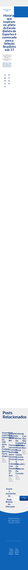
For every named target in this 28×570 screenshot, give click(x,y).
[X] (9, 75)
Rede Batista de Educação (7, 66)
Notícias (7, 65)
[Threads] (9, 80)
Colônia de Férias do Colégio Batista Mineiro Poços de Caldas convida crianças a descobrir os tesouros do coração (20, 453)
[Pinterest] (5, 83)
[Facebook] (5, 75)
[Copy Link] (5, 86)
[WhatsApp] (9, 77)
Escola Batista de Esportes (7, 64)
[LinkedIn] (5, 77)
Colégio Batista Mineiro (7, 63)
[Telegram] (5, 80)
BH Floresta (5, 62)
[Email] (9, 83)
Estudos (3, 65)
